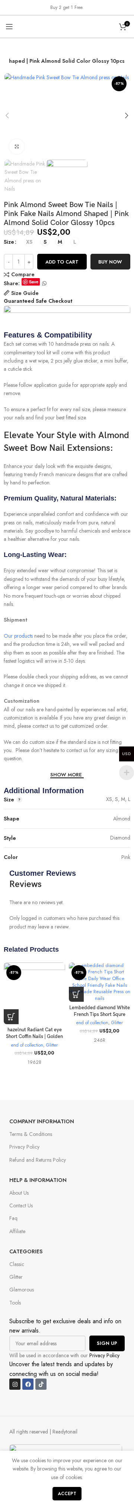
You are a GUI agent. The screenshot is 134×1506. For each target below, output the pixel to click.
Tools (15, 1302)
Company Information (41, 1121)
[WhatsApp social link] (44, 283)
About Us (19, 1193)
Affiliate (17, 1231)
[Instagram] (14, 1384)
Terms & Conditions (30, 1134)
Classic (16, 1264)
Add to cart (62, 261)
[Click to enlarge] (16, 146)
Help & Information (38, 1180)
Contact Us (21, 1205)
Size (9, 242)
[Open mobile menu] (9, 26)
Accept (67, 1493)
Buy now (110, 261)
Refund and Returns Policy (37, 1160)
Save (33, 281)
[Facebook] (28, 1384)
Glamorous (21, 1289)
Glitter (52, 1045)
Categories (25, 1251)
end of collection (27, 1045)
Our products (18, 636)
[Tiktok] (41, 1384)
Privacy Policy (24, 1147)
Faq (13, 1218)
